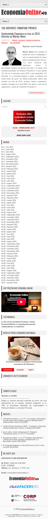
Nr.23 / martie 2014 (8, 200)
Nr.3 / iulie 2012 (7, 152)
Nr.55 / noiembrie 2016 (10, 278)
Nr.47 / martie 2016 (8, 258)
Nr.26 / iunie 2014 (8, 208)
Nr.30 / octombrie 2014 (10, 217)
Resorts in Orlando (22, 516)
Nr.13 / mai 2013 (7, 176)
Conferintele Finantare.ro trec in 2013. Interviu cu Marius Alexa (20, 35)
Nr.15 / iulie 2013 (7, 181)
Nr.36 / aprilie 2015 (8, 232)
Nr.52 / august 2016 (8, 271)
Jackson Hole (35, 516)
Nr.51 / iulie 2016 (7, 268)
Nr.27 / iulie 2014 (7, 210)
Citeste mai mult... (37, 93)
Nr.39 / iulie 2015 (7, 239)
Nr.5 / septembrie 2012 (10, 157)
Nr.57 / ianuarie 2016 (9, 283)
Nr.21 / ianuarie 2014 (9, 195)
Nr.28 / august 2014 (8, 212)
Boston (33, 515)
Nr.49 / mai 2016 (7, 263)
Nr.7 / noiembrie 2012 (9, 162)
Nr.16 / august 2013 (8, 183)
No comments (15, 43)
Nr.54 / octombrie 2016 (10, 275)
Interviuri (4, 43)
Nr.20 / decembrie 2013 (10, 193)
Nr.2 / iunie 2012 (7, 149)
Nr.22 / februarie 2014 (9, 198)
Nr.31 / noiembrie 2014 (10, 220)
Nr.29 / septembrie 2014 (10, 215)
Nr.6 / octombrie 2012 (9, 159)
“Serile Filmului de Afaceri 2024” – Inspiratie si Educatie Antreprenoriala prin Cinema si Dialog (24, 427)
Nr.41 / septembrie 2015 (10, 244)
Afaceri (14, 40)
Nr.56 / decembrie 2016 (10, 280)
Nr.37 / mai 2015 (7, 234)
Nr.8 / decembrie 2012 (9, 164)
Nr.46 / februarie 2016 (9, 256)
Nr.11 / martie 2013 (8, 171)
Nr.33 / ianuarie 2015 (9, 225)
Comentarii (7, 370)
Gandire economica (33, 40)
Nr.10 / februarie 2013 (9, 169)
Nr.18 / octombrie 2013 (10, 188)
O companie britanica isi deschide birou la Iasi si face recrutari (23, 446)
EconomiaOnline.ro (27, 509)
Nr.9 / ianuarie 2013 (8, 166)
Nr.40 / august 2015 (8, 241)
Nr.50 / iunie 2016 (8, 266)
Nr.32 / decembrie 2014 (10, 222)
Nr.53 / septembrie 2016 (10, 273)
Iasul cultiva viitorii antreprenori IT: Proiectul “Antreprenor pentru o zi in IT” (20, 433)
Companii (21, 40)
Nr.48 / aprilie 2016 (8, 261)
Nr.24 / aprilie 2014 (8, 203)
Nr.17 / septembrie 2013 (10, 186)
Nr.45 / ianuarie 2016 (9, 254)
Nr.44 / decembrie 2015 (10, 251)
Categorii (20, 370)
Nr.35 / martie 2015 (8, 229)
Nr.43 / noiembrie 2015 (10, 249)
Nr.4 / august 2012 (8, 154)
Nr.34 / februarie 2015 (9, 227)
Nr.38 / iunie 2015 (8, 237)
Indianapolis (11, 516)
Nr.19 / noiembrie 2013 (10, 191)
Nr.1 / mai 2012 (7, 147)
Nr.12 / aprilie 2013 (8, 174)
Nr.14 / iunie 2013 (8, 178)
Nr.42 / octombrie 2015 (10, 246)
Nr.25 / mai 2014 (7, 205)
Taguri (30, 370)
